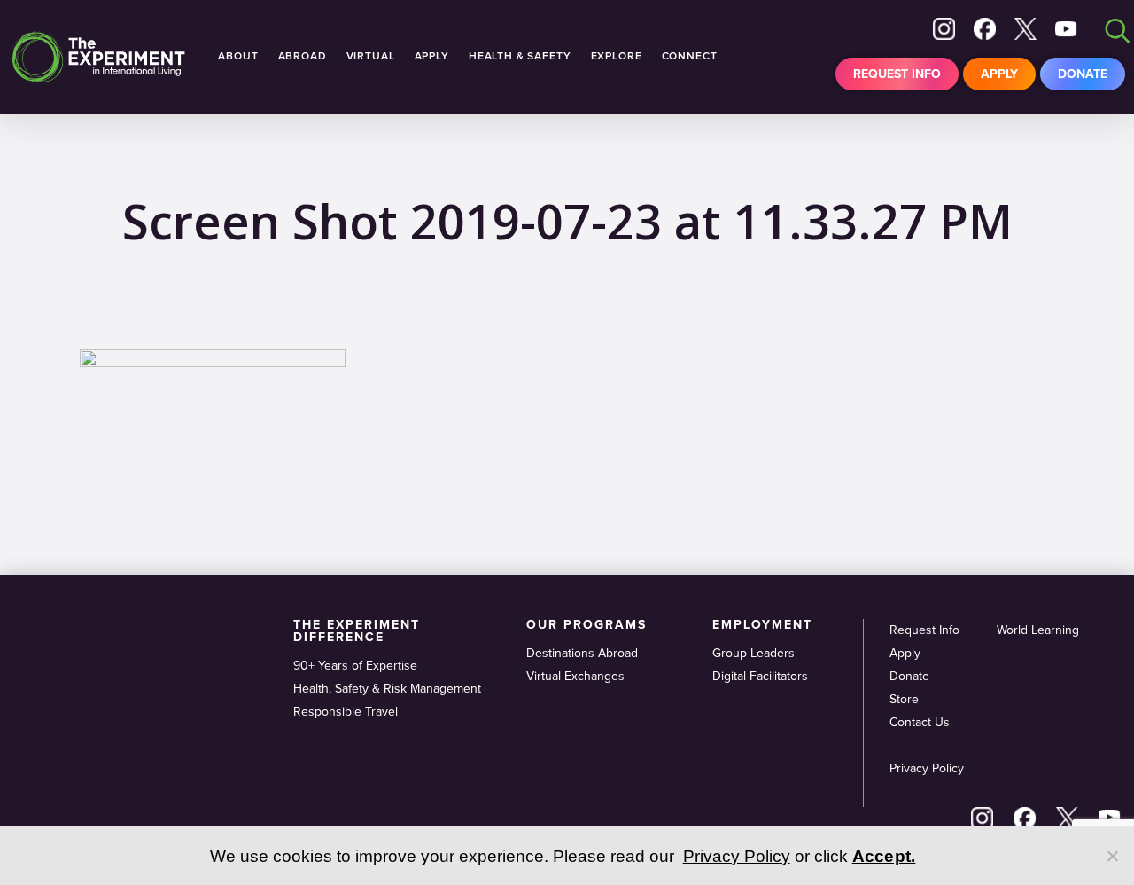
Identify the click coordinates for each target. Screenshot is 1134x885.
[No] (1112, 856)
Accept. (884, 856)
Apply (999, 74)
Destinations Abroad (582, 653)
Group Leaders (753, 653)
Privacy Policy (926, 768)
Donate (1082, 74)
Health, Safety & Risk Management (387, 688)
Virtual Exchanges (575, 676)
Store (904, 699)
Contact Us (919, 722)
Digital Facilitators (760, 676)
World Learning (1038, 630)
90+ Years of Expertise (355, 665)
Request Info (897, 74)
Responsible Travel (345, 711)
